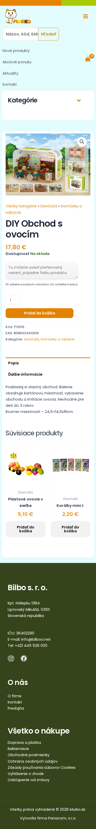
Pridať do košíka (39, 313)
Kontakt (10, 84)
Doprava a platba (24, 742)
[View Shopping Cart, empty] (90, 58)
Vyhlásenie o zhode (26, 773)
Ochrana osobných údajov (33, 761)
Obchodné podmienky (28, 754)
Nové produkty (16, 50)
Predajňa (16, 708)
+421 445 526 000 (31, 645)
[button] (82, 141)
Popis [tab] (13, 363)
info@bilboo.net (36, 639)
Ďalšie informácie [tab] (25, 374)
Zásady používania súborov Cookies (42, 767)
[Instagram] (11, 658)
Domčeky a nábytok (57, 339)
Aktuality (10, 73)
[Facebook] (24, 658)
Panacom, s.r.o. (62, 818)
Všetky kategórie (22, 206)
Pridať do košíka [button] (25, 529)
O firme (15, 696)
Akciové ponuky (17, 62)
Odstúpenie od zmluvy (28, 779)
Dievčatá (48, 206)
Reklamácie (18, 748)
